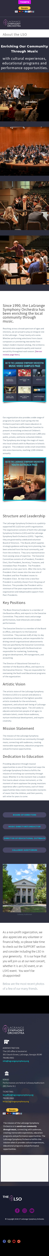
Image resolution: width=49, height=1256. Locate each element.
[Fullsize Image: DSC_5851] (24, 260)
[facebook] (17, 1210)
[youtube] (32, 1210)
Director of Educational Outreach (24, 838)
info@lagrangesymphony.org (16, 1061)
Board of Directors (24, 815)
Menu (44, 23)
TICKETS (24, 2)
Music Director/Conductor (24, 826)
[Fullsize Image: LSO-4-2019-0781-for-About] (24, 151)
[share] (18, 1242)
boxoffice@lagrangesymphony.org (18, 1095)
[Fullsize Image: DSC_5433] (24, 96)
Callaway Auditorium (24, 850)
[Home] (6, 1073)
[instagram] (24, 1210)
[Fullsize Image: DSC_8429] (24, 205)
